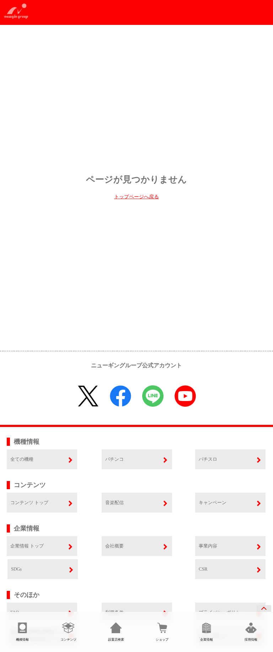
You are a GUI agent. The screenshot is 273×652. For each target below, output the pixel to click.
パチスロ (208, 459)
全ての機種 (21, 459)
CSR (203, 569)
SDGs (16, 569)
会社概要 (114, 546)
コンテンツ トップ (29, 502)
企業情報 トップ (27, 546)
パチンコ (114, 459)
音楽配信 (114, 502)
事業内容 (208, 546)
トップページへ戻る (136, 196)
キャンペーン (212, 502)
